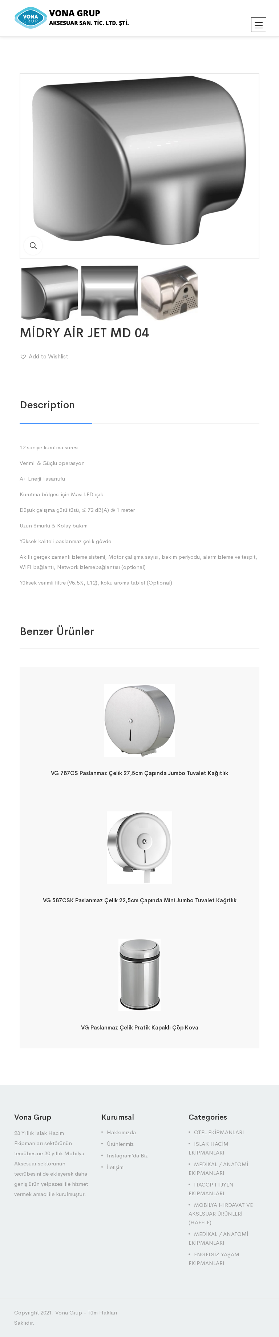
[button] (44, 356)
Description (47, 404)
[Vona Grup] (83, 17)
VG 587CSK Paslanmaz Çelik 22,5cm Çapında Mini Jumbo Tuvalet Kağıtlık (139, 900)
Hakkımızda (121, 1132)
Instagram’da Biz (127, 1155)
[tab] (47, 405)
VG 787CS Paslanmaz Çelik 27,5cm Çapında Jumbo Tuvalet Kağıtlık (139, 773)
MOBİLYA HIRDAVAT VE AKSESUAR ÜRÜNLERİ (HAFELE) (221, 1213)
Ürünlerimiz (120, 1143)
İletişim (115, 1167)
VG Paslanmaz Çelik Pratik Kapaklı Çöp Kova (139, 1027)
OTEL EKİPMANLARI (219, 1132)
